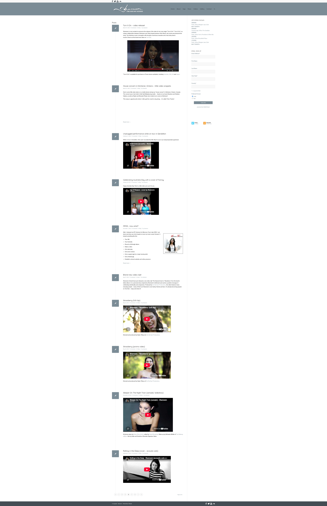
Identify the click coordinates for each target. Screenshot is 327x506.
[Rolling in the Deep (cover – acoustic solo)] (115, 453)
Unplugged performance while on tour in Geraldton (144, 134)
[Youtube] (117, 1)
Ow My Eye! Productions (159, 284)
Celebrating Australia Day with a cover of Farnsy (143, 180)
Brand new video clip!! (132, 275)
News (139, 27)
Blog (139, 88)
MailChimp (206, 107)
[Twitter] (115, 1)
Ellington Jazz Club (203, 24)
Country (194, 83)
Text (195, 98)
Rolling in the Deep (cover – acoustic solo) (140, 451)
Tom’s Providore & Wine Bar (206, 34)
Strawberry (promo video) (134, 346)
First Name (194, 61)
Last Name (194, 68)
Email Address (196, 53)
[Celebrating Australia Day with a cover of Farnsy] (115, 182)
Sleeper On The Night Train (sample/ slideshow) (143, 393)
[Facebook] (112, 1)
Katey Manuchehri (138, 434)
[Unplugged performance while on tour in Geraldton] (115, 136)
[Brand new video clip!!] (115, 277)
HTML (195, 96)
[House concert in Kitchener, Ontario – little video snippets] (115, 88)
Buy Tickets (195, 26)
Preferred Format (196, 94)
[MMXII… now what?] (115, 228)
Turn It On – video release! (134, 25)
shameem (145, 27)
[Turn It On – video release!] (115, 28)
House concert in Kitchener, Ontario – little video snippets (147, 86)
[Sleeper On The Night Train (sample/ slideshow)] (115, 395)
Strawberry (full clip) (131, 300)
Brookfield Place (202, 38)
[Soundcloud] (120, 1)
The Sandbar (206, 30)
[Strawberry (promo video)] (115, 349)
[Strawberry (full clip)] (115, 303)
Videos (138, 302)
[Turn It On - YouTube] (153, 55)
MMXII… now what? (130, 226)
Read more (126, 122)
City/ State (194, 76)
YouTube (148, 37)
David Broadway (153, 434)
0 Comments (133, 27)
